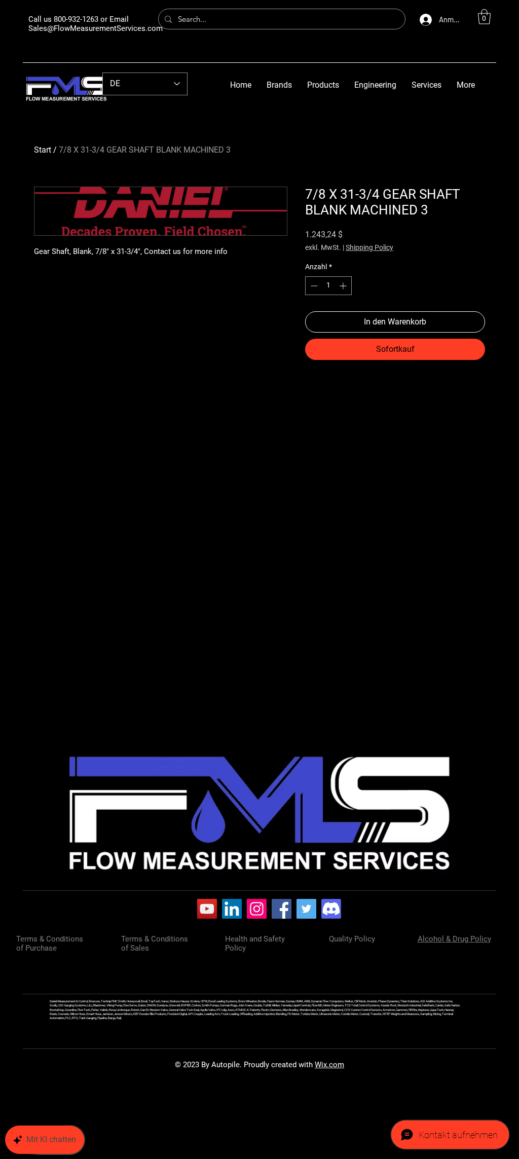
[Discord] (331, 909)
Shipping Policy (369, 247)
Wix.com (329, 1064)
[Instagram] (257, 909)
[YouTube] (207, 909)
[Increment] (344, 286)
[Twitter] (306, 909)
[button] (484, 16)
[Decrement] (313, 286)
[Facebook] (281, 909)
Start (42, 150)
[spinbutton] (328, 286)
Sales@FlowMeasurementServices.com (95, 28)
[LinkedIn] (232, 909)
